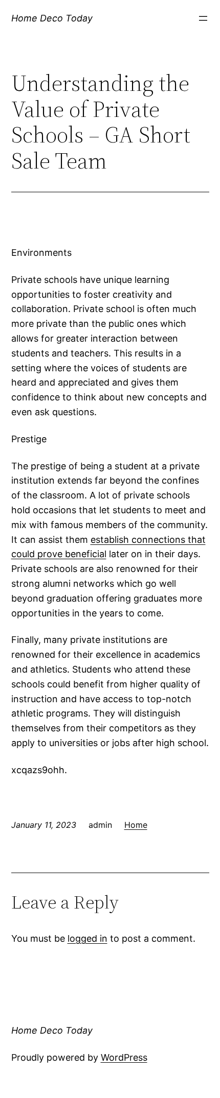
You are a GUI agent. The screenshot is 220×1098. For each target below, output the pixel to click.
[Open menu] (203, 18)
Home (135, 825)
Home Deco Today (52, 18)
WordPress (124, 1057)
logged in (87, 938)
